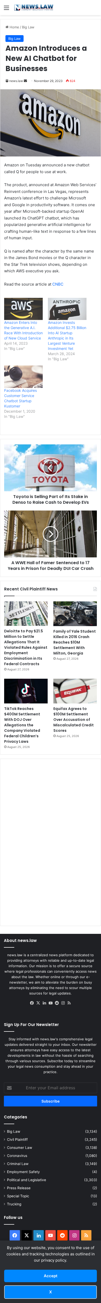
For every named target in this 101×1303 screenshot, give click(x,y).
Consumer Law (19, 1147)
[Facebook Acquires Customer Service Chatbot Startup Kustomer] (23, 377)
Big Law (28, 27)
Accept (50, 1275)
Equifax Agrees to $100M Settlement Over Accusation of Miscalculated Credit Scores (73, 719)
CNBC (57, 284)
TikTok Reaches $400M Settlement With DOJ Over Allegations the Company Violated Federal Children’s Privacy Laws (22, 725)
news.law (16, 81)
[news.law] (33, 7)
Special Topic (18, 1196)
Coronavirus (17, 1156)
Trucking (14, 1204)
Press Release (19, 1188)
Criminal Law (17, 1164)
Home (14, 27)
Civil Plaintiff (17, 1139)
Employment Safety (23, 1172)
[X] (38, 1003)
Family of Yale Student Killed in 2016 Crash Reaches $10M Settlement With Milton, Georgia (74, 642)
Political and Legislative (26, 1180)
